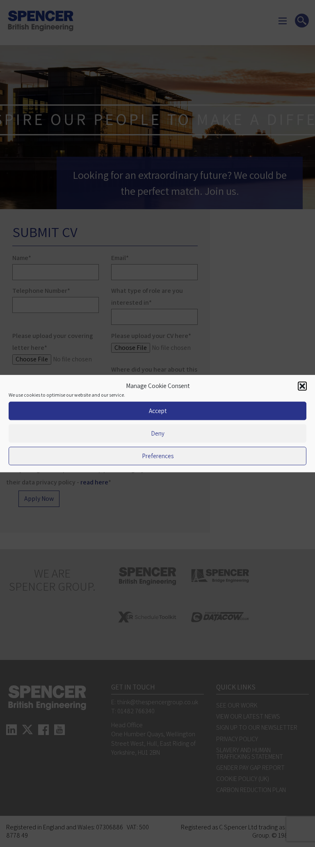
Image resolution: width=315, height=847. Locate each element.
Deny (157, 433)
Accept (158, 411)
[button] (302, 386)
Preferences (157, 456)
